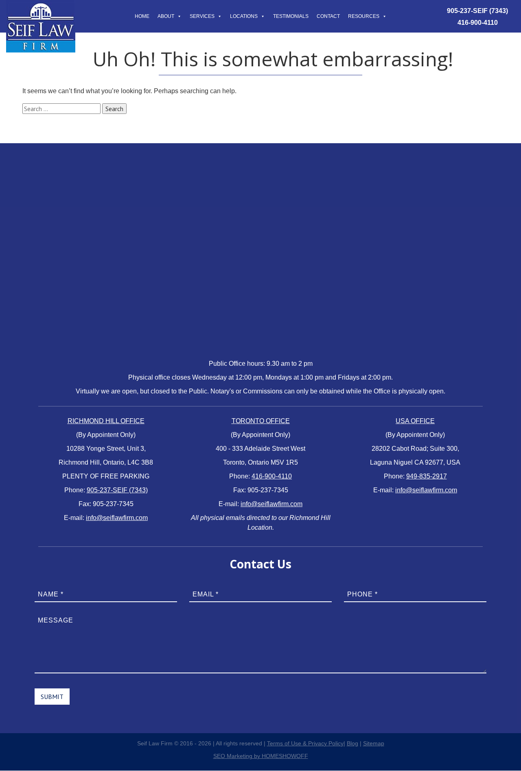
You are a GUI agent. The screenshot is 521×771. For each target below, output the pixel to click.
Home (142, 16)
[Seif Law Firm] (40, 4)
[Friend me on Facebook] (10, 396)
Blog (352, 743)
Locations (244, 16)
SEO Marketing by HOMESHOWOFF (260, 756)
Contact (328, 16)
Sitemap (373, 743)
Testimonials (291, 16)
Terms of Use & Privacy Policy (305, 743)
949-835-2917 (426, 476)
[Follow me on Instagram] (10, 415)
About (166, 16)
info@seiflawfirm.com (117, 517)
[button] (178, 16)
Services (202, 16)
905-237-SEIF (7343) (477, 10)
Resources (363, 16)
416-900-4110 (478, 22)
